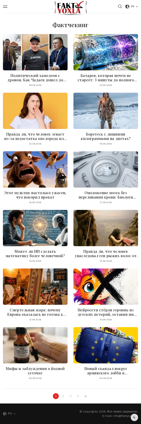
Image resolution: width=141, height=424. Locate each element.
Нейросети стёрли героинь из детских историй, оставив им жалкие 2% (106, 314)
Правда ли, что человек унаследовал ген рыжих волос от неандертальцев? (106, 255)
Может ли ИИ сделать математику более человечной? (35, 253)
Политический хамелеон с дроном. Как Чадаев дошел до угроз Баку (35, 80)
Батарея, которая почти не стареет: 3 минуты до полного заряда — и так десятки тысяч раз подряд (106, 82)
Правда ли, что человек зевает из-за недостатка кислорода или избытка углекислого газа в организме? (35, 141)
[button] (5, 6)
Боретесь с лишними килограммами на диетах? (106, 136)
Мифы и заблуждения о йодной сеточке (35, 370)
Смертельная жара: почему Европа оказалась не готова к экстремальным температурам (35, 314)
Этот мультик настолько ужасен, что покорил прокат (35, 194)
